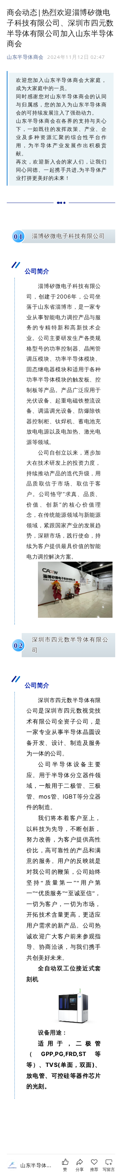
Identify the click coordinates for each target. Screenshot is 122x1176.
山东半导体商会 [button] (25, 56)
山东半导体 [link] (35, 1165)
